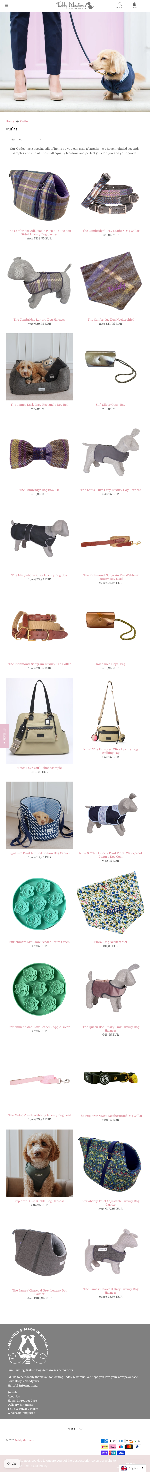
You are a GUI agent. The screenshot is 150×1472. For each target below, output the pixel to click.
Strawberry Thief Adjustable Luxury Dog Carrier (110, 1202)
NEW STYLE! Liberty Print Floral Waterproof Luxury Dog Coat (110, 854)
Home (10, 121)
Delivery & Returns (20, 1404)
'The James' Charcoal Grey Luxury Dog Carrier (39, 1292)
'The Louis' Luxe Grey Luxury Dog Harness (110, 490)
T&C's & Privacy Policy (23, 1408)
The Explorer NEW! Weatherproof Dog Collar (110, 1116)
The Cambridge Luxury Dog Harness (39, 319)
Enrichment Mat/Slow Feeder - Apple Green (39, 1027)
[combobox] (132, 1468)
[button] (4, 736)
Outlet (24, 121)
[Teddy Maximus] (75, 6)
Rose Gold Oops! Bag (110, 664)
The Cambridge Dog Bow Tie (39, 490)
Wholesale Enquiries (21, 1412)
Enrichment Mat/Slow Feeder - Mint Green (39, 942)
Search (12, 1392)
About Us (14, 1396)
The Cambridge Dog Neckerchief (111, 319)
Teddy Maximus (24, 1440)
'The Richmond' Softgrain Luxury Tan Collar (39, 664)
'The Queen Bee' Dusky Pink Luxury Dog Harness (110, 1028)
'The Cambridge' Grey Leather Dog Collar (110, 231)
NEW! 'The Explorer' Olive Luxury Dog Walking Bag (110, 751)
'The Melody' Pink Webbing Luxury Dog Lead (39, 1115)
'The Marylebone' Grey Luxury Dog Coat (39, 575)
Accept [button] (130, 1463)
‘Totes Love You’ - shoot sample (39, 768)
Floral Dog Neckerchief (110, 942)
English (133, 1468)
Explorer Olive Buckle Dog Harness (39, 1201)
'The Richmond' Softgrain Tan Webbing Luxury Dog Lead (110, 577)
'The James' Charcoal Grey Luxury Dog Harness (110, 1290)
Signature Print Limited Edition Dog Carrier (39, 853)
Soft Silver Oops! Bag (110, 404)
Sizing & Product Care (22, 1400)
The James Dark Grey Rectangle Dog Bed (39, 404)
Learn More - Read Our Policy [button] (26, 1466)
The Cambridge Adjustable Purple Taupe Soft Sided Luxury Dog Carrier (39, 232)
